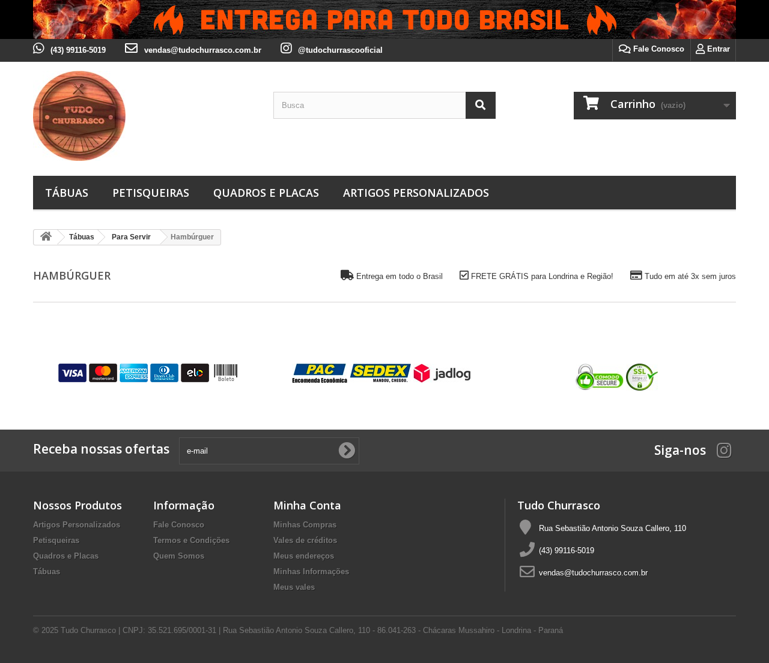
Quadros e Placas (266, 192)
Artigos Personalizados (416, 192)
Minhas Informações (311, 571)
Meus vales (294, 587)
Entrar (717, 48)
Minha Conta (307, 505)
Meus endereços (303, 555)
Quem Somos (178, 555)
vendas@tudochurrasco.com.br (593, 572)
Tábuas (66, 192)
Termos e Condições (191, 540)
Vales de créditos (305, 540)
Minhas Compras (304, 524)
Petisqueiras (150, 192)
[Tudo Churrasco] (144, 116)
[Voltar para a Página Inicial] (45, 237)
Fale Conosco (657, 48)
